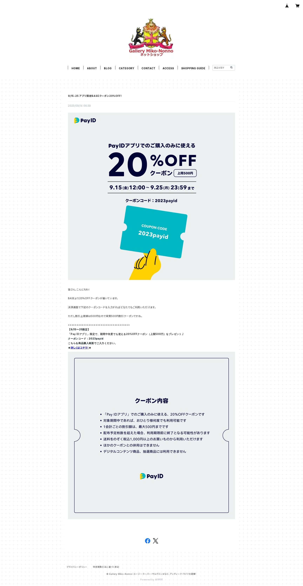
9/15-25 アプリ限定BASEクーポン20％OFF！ (95, 95)
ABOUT (92, 68)
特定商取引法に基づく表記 (106, 567)
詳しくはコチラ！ (80, 347)
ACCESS (168, 68)
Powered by (147, 579)
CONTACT (148, 68)
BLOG (108, 68)
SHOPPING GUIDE (193, 68)
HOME (76, 68)
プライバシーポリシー (77, 567)
